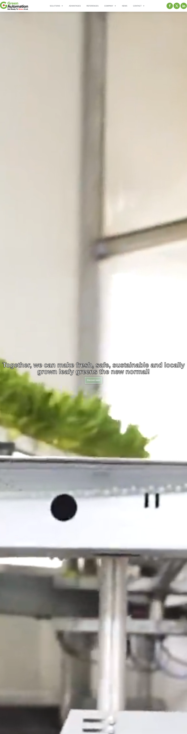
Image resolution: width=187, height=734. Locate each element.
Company (108, 6)
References (92, 6)
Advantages (75, 6)
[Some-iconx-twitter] (177, 6)
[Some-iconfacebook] (170, 6)
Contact (137, 6)
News (124, 6)
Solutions (55, 6)
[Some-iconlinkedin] (184, 6)
